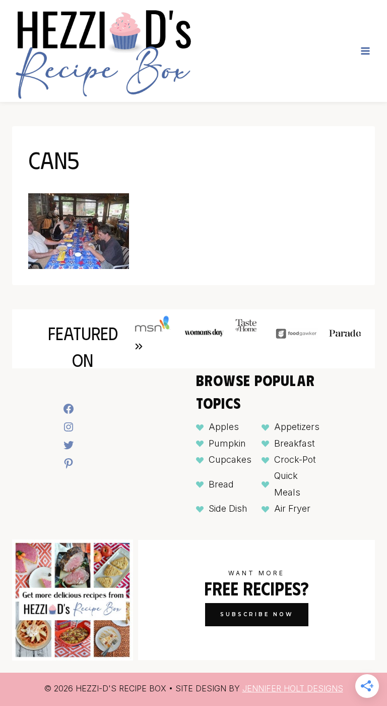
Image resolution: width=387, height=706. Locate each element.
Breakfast (294, 443)
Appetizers (296, 426)
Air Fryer (292, 508)
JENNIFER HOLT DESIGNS (292, 688)
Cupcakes (230, 459)
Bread (221, 484)
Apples (224, 426)
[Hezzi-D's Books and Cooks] (103, 51)
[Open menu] (365, 51)
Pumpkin (227, 443)
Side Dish (228, 508)
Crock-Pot (295, 459)
